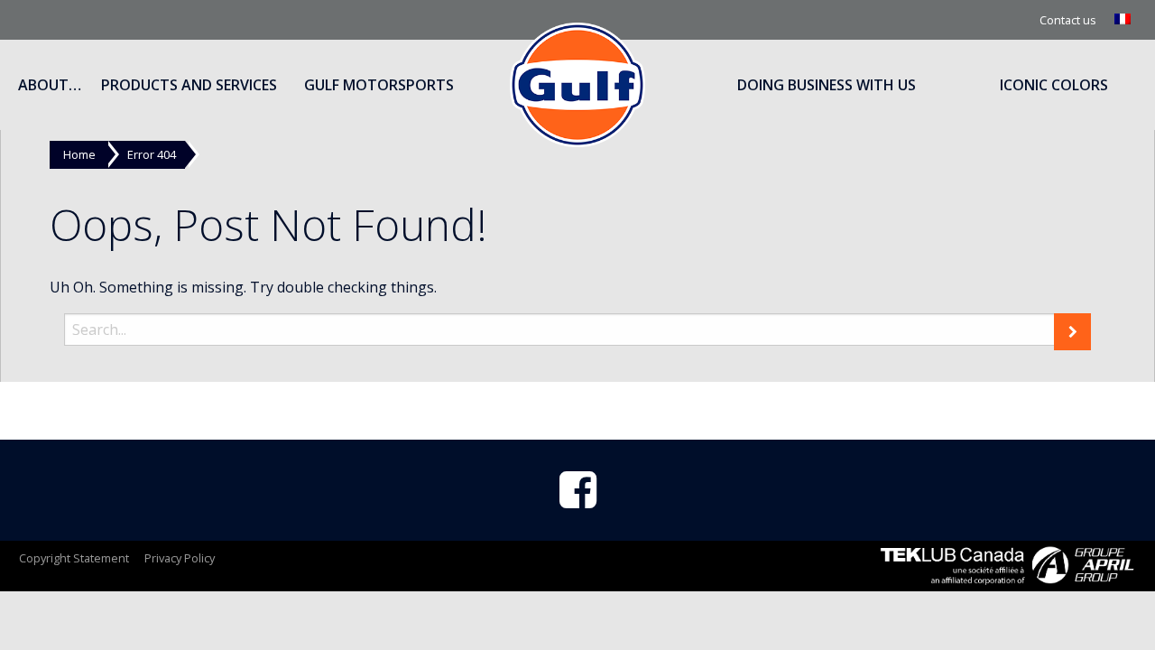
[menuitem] (1124, 20)
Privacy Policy (179, 558)
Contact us (1068, 20)
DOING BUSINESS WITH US (826, 85)
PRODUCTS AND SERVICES (189, 85)
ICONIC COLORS (1054, 85)
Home (79, 154)
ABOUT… (49, 85)
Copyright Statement (74, 558)
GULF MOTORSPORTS (379, 85)
